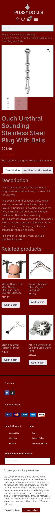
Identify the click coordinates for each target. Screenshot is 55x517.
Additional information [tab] (37, 170)
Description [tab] (13, 170)
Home (5, 34)
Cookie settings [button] (12, 510)
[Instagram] (12, 392)
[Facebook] (7, 392)
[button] (36, 19)
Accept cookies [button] (31, 510)
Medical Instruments (40, 160)
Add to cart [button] (10, 304)
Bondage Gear (17, 34)
